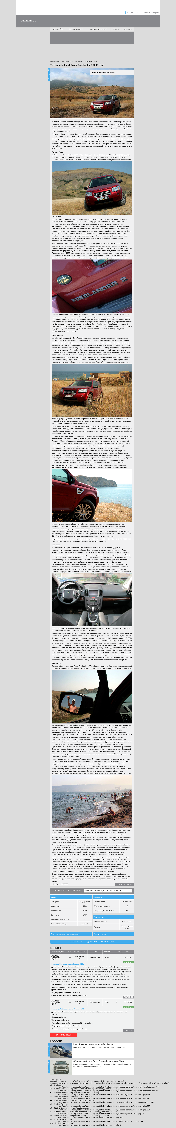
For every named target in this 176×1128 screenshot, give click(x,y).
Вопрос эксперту (76, 29)
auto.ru (28, 20)
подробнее (128, 997)
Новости (128, 29)
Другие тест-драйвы (124, 885)
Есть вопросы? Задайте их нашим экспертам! (92, 942)
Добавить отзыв (63, 1035)
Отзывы (116, 29)
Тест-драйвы (58, 29)
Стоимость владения (98, 29)
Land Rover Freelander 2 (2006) (55, 957)
